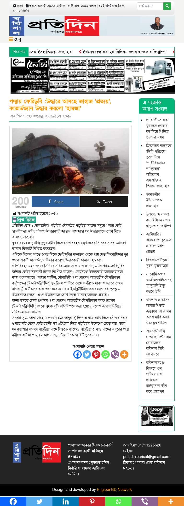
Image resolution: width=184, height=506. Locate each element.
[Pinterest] (96, 354)
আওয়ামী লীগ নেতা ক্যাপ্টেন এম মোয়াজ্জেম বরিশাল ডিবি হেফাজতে (158, 343)
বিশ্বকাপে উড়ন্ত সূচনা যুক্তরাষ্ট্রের (157, 262)
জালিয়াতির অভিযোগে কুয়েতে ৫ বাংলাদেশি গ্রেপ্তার (158, 243)
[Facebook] (77, 354)
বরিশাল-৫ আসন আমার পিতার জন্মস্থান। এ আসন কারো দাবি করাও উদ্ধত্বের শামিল (158, 311)
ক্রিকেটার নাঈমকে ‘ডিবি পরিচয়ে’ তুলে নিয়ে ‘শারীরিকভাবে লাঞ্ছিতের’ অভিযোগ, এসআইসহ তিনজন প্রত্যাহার (159, 166)
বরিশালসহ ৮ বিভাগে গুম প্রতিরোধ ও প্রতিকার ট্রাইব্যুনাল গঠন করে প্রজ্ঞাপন (156, 377)
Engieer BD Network (114, 489)
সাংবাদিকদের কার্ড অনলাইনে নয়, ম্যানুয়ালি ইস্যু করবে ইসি (159, 282)
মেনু (17, 39)
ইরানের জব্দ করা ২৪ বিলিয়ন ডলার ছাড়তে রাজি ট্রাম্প (116, 52)
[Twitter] (87, 354)
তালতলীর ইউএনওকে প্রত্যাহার (154, 200)
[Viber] (115, 354)
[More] (124, 354)
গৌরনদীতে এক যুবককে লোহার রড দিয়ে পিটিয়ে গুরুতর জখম (157, 128)
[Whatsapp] (105, 354)
